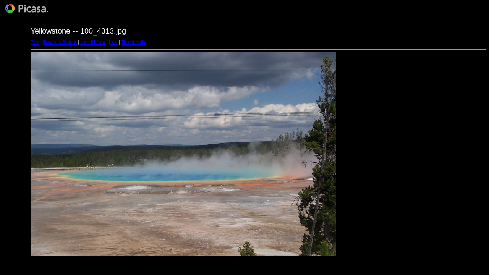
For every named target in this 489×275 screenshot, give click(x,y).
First (35, 42)
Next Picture (92, 42)
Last (113, 42)
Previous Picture (60, 42)
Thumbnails (133, 42)
